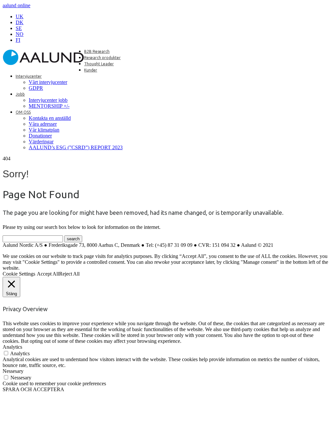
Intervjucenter (29, 76)
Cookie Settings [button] (19, 274)
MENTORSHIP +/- (49, 106)
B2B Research (97, 51)
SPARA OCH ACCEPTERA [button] (33, 389)
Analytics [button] (12, 347)
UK (19, 16)
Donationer (40, 135)
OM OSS (23, 112)
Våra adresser (43, 124)
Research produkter (102, 58)
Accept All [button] (48, 274)
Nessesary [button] (13, 371)
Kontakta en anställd (50, 118)
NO (19, 34)
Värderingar (41, 141)
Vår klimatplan (44, 130)
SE (19, 28)
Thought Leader (99, 64)
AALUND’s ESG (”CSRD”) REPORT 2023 (76, 147)
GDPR (36, 88)
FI (18, 40)
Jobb (20, 94)
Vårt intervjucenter (48, 82)
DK (19, 22)
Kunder (90, 70)
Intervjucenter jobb (48, 100)
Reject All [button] (69, 274)
